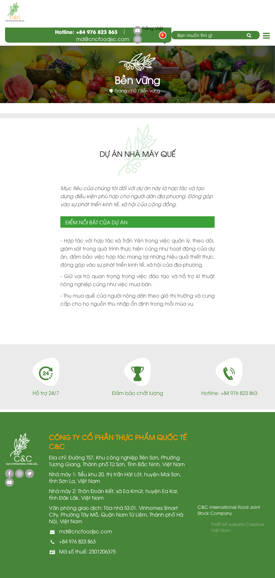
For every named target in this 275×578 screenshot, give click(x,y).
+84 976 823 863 (96, 31)
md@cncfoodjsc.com (102, 38)
